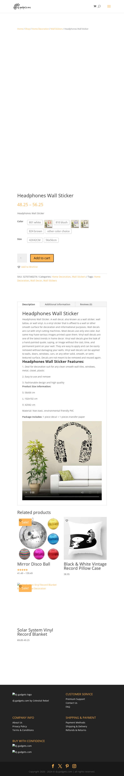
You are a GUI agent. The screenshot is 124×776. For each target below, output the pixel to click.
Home (20, 28)
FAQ (68, 706)
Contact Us (71, 702)
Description (28, 304)
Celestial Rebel (41, 700)
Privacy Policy (19, 726)
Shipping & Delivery (76, 726)
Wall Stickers (57, 28)
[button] (27, 267)
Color (20, 221)
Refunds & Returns (76, 730)
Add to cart (42, 258)
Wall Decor (36, 280)
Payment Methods (75, 722)
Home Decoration (40, 28)
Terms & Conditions (23, 730)
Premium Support (75, 699)
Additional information (57, 304)
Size (19, 239)
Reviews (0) (86, 304)
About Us (17, 722)
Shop (27, 28)
